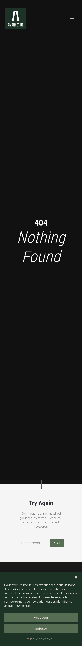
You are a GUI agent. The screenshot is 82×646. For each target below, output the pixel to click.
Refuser (41, 628)
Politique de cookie (39, 639)
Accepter (41, 617)
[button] (76, 577)
